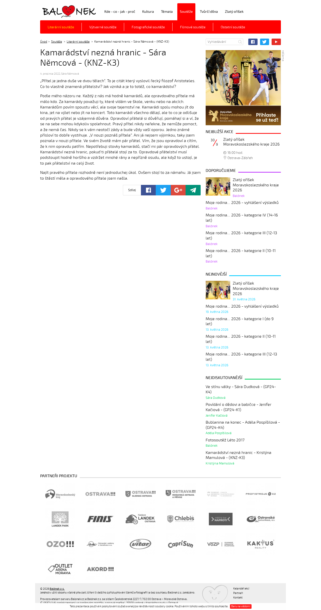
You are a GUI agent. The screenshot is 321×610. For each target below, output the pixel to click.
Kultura (148, 12)
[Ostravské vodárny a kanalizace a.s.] (100, 544)
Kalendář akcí (241, 588)
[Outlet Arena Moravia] (60, 569)
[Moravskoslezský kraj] (60, 494)
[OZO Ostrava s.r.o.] (60, 544)
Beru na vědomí (240, 606)
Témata (167, 12)
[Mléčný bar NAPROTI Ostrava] (220, 519)
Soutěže (186, 12)
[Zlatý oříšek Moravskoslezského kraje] (243, 87)
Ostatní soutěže (233, 27)
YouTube (276, 42)
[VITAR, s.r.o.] (140, 544)
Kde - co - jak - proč (119, 12)
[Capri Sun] (180, 544)
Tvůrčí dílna (209, 12)
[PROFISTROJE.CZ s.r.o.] (260, 494)
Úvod (43, 41)
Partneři (238, 593)
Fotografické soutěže (148, 27)
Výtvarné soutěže (102, 27)
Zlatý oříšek (234, 12)
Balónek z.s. (53, 11)
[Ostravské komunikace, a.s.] (260, 519)
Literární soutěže (61, 27)
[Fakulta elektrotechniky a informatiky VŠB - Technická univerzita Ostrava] (220, 494)
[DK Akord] (100, 569)
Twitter (264, 42)
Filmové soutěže (192, 27)
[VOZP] (220, 544)
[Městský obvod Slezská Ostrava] (140, 494)
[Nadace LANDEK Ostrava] (140, 519)
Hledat (240, 42)
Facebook (253, 42)
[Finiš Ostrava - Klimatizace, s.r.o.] (100, 519)
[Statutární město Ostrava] (100, 494)
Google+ (178, 190)
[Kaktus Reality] (260, 544)
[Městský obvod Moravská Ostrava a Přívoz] (180, 494)
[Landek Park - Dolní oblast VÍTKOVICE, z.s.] (60, 519)
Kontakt (238, 597)
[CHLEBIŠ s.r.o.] (180, 519)
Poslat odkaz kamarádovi (193, 190)
